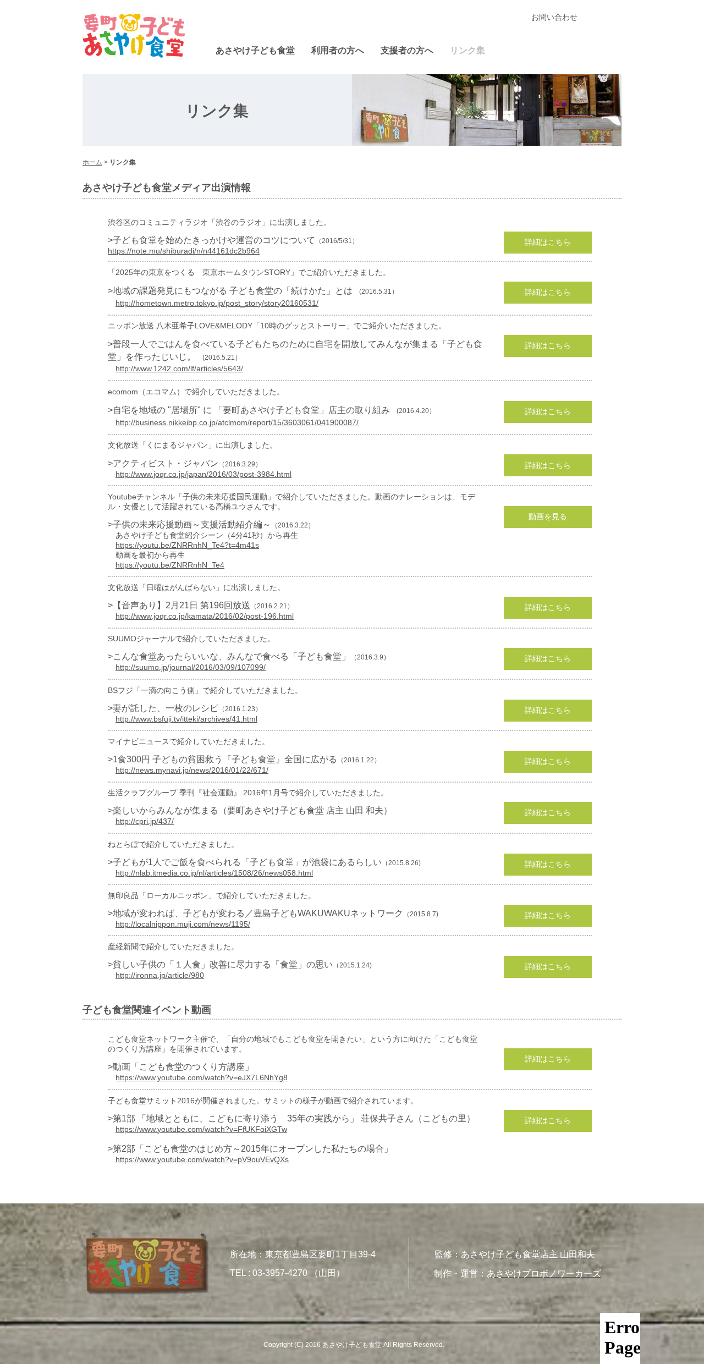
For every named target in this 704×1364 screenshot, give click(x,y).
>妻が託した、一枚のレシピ (163, 708)
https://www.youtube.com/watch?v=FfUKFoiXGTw (201, 1129)
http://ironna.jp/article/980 (160, 975)
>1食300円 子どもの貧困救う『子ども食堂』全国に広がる (222, 759)
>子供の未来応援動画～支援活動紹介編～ (189, 524)
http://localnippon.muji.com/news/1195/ (183, 924)
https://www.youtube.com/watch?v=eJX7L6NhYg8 (202, 1077)
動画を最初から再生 (146, 555)
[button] (548, 243)
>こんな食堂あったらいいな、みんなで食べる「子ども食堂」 (229, 656)
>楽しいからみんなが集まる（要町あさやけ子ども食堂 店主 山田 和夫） (250, 810)
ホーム (92, 162)
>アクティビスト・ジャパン (163, 463)
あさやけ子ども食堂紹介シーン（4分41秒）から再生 (203, 535)
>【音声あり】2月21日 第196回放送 (179, 605)
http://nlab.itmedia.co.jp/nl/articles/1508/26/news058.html (214, 872)
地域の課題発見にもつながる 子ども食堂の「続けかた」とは (233, 290)
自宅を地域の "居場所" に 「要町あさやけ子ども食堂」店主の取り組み (251, 410)
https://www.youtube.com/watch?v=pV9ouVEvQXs (202, 1159)
